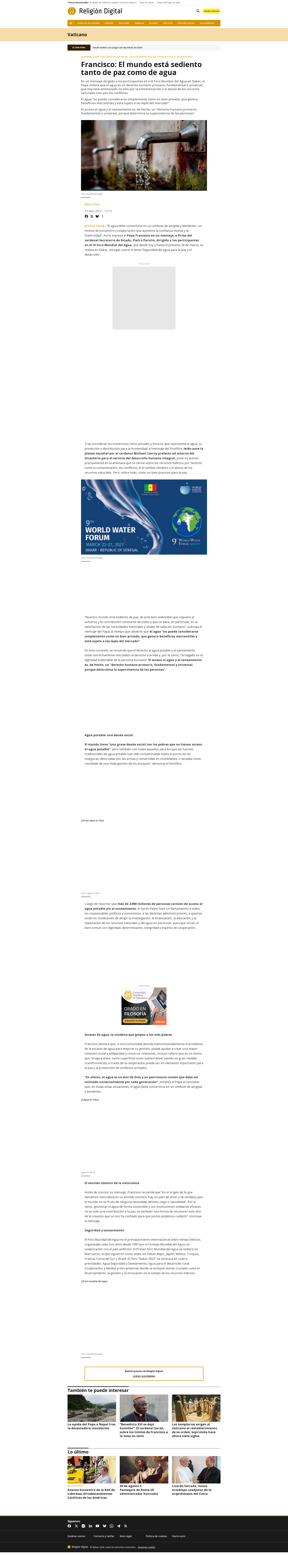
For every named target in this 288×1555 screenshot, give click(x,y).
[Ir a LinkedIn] (91, 1526)
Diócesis (168, 23)
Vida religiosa (186, 23)
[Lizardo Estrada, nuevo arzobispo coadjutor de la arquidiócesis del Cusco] (196, 1469)
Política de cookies (156, 1536)
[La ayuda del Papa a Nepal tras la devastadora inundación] (92, 1408)
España (109, 23)
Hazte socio (178, 1536)
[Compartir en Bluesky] (97, 216)
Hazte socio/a (211, 10)
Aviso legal (126, 1536)
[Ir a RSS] (126, 1526)
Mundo (153, 23)
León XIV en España (88, 23)
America (139, 23)
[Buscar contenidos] (197, 11)
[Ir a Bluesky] (105, 1526)
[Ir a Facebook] (70, 1526)
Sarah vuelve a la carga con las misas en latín (117, 47)
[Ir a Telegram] (119, 1526)
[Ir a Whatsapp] (112, 1526)
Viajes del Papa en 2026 (168, 2)
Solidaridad (207, 23)
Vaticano (124, 23)
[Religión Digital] (95, 11)
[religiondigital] (78, 1547)
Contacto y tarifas (104, 1536)
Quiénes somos (76, 1536)
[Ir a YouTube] (98, 1526)
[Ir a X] (77, 1526)
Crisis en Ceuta (147, 2)
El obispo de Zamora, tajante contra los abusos (113, 2)
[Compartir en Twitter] (92, 216)
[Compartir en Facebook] (86, 216)
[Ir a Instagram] (84, 1526)
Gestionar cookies (146, 1547)
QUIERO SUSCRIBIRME (144, 1376)
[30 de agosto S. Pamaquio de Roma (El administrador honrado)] (144, 1469)
